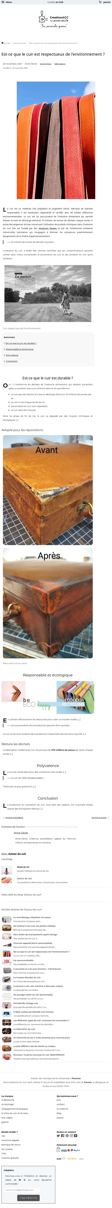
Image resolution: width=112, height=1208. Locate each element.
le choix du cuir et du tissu (14, 1113)
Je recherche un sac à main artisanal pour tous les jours (41, 1037)
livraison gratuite (10, 1158)
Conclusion (12, 361)
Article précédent (14, 817)
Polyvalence (12, 355)
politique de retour (11, 1144)
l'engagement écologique (14, 1109)
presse (60, 1118)
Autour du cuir (24, 878)
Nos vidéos (7, 1118)
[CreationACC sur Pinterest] (67, 1136)
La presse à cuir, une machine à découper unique (38, 986)
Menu (8, 2)
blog (59, 1113)
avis (59, 1100)
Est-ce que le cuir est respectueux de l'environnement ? (41, 952)
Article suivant (99, 817)
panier (107, 2)
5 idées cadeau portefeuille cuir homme (33, 1012)
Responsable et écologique (19, 349)
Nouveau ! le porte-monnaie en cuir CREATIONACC (38, 1055)
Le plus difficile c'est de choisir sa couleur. (34, 1046)
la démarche (7, 1100)
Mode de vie (23, 867)
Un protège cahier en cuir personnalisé (33, 994)
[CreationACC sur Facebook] (62, 1136)
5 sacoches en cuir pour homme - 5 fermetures (37, 969)
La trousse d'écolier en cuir (27, 977)
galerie (4, 1122)
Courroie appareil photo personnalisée (32, 943)
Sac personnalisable (23, 960)
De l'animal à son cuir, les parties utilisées (34, 926)
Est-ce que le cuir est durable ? (21, 343)
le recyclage (7, 1104)
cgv (3, 1136)
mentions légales (10, 1140)
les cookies (7, 1149)
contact (61, 1104)
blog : (13, 853)
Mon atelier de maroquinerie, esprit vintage (35, 934)
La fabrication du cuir (24, 1029)
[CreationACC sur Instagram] (71, 1136)
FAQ (3, 1153)
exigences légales (48, 228)
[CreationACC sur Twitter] (58, 1136)
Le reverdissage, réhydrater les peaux (32, 917)
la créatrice (62, 1109)
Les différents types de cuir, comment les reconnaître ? (41, 1020)
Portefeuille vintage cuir (25, 1003)
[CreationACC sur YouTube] (75, 1136)
